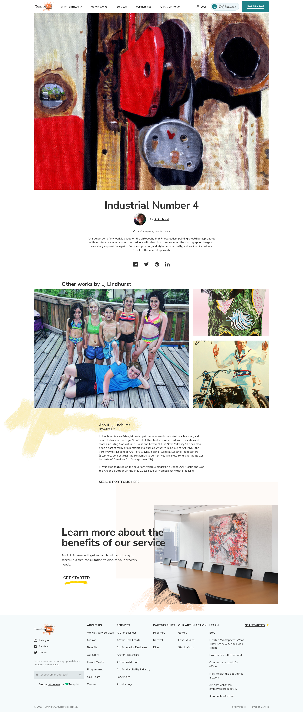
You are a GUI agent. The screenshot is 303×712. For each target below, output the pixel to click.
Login (204, 7)
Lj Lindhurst (161, 219)
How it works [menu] (99, 7)
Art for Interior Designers (132, 647)
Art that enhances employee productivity (223, 687)
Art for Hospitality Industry (133, 669)
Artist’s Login (125, 684)
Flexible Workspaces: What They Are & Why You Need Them (226, 644)
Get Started (255, 6)
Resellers (159, 633)
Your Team (93, 677)
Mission (91, 640)
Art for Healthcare (128, 655)
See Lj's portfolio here (119, 482)
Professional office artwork (226, 655)
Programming (95, 669)
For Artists (123, 677)
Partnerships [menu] (144, 7)
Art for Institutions (128, 662)
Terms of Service (259, 706)
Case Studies (186, 640)
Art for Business (127, 633)
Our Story (93, 655)
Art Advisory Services (100, 633)
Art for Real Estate (129, 640)
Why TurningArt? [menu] (71, 7)
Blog (212, 633)
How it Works (95, 662)
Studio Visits (186, 647)
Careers (91, 684)
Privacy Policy (238, 706)
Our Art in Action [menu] (170, 7)
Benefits (92, 647)
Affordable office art (221, 696)
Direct (157, 647)
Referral (158, 640)
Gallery (182, 633)
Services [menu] (121, 7)
